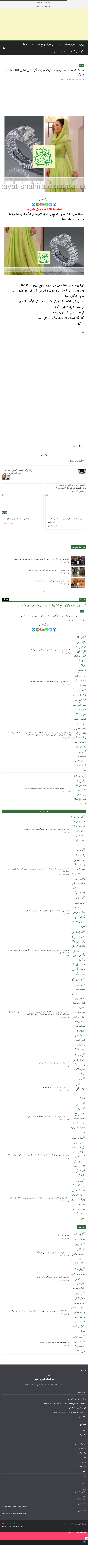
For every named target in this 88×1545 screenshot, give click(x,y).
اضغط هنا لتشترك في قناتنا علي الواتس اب (44, 209)
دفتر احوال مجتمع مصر (45, 44)
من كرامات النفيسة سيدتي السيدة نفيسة (76, 1399)
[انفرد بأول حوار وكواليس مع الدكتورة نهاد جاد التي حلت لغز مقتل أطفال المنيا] (44, 605)
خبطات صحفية (82, 1466)
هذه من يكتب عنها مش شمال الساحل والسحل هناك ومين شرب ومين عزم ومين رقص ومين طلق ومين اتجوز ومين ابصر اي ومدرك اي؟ (38, 870)
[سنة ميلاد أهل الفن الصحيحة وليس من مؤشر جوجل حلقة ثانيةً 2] (78, 1254)
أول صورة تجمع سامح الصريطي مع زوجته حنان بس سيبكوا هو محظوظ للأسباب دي (48, 1116)
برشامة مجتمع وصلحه (81, 1417)
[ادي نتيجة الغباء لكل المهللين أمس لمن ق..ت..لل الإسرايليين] (34, 504)
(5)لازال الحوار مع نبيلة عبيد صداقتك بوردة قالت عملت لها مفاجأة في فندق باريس (50, 681)
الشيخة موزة (75, 460)
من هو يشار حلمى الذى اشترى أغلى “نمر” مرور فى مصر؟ (55, 1087)
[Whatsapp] (46, 204)
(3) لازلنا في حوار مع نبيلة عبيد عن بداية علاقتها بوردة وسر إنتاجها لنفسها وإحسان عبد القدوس (47, 788)
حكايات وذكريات (77, 52)
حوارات (82, 611)
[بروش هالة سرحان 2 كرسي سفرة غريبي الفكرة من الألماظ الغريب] (78, 1278)
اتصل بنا (9, 1526)
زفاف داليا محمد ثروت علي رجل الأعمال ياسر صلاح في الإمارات (53, 1063)
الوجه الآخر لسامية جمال (63, 1235)
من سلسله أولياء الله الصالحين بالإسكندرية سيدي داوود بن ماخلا (70, 1412)
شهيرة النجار (71, 79)
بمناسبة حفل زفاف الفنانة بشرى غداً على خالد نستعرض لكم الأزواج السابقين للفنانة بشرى (47, 911)
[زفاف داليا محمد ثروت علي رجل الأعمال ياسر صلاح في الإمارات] (78, 1064)
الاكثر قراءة (42, 811)
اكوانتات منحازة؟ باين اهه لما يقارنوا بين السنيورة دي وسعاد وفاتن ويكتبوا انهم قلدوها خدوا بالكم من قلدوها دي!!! (40, 1311)
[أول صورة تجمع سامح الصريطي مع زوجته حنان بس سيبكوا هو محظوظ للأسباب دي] (78, 1118)
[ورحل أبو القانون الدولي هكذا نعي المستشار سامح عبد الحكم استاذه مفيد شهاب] (78, 572)
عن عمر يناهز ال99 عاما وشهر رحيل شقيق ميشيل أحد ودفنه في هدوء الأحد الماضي (48, 559)
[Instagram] (42, 204)
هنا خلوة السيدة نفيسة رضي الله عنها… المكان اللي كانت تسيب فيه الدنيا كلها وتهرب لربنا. (64, 1403)
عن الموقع (4, 1526)
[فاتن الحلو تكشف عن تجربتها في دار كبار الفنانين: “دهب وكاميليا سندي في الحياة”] (79, 651)
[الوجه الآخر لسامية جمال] (78, 1236)
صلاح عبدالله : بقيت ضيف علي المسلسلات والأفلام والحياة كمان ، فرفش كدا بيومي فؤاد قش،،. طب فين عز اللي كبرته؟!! (38, 1155)
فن (60, 44)
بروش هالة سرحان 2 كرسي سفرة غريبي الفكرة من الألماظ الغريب (53, 1277)
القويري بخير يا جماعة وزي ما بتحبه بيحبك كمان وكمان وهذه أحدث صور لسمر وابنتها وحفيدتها (46, 829)
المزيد (54, 52)
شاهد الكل (5, 599)
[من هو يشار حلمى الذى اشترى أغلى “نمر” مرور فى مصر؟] (78, 1089)
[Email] (38, 204)
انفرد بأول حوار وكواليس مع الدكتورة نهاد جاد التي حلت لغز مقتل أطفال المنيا (50, 616)
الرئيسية (22, 1526)
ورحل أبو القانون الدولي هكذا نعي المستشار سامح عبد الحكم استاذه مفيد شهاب (50, 570)
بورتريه (82, 44)
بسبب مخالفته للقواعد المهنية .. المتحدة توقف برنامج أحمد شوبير (54, 1342)
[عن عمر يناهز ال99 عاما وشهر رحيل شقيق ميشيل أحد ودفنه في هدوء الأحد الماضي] (78, 561)
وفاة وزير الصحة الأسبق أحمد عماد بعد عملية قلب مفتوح (17, 472)
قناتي (85, 1475)
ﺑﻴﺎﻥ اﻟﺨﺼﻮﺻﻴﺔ (16, 1526)
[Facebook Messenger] (33, 204)
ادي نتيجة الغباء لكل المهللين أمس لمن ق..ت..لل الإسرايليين (34, 520)
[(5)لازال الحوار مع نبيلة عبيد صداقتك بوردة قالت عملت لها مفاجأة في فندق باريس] (79, 683)
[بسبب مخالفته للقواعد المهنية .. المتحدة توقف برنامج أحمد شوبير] (78, 1344)
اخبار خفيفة (70, 44)
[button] (50, 51)
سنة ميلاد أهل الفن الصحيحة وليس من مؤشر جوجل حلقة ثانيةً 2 (53, 1253)
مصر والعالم (81, 65)
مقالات (63, 52)
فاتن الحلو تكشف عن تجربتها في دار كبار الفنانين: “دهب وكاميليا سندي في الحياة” (50, 650)
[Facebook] (54, 204)
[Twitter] (50, 204)
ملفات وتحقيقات (26, 44)
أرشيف (84, 1471)
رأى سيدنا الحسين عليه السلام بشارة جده (76, 1408)
